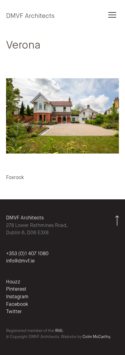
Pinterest (16, 289)
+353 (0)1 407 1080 (27, 254)
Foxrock (15, 177)
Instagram (17, 297)
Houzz (13, 282)
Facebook (17, 304)
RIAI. (59, 331)
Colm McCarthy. (97, 337)
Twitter (14, 311)
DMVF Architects (30, 16)
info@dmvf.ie (20, 261)
